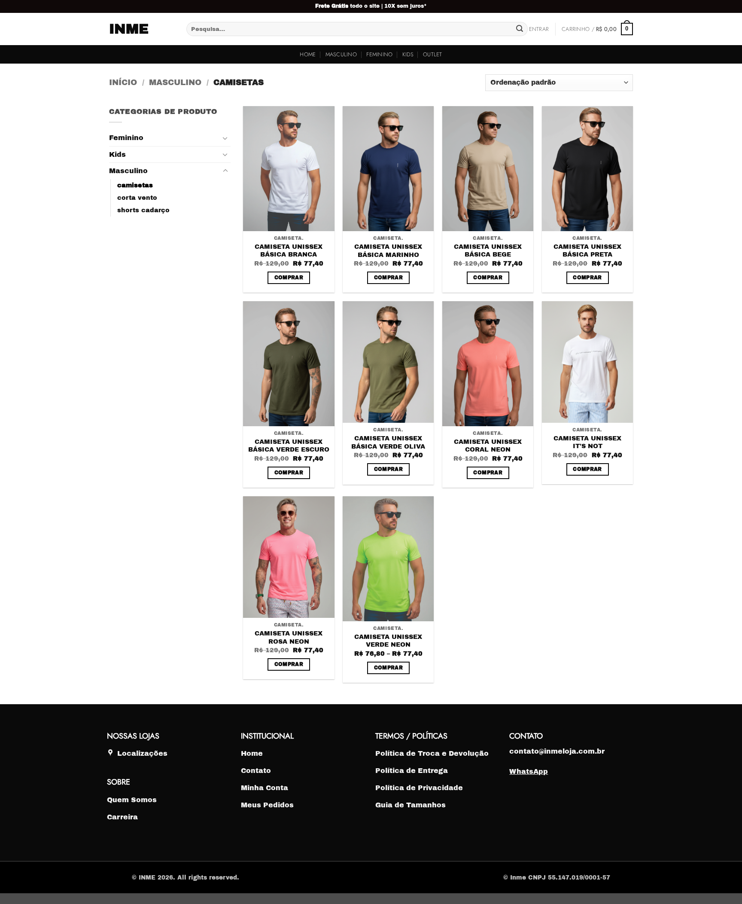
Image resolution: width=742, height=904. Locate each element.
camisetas (135, 185)
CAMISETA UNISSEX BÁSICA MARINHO (388, 250)
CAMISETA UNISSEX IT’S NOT (587, 442)
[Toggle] (225, 138)
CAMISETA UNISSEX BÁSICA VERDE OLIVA (388, 442)
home (308, 54)
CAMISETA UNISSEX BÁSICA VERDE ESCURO (288, 445)
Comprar (288, 277)
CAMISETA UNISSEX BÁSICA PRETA (587, 250)
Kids (408, 54)
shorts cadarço (143, 210)
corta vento (137, 197)
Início (123, 82)
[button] (539, 29)
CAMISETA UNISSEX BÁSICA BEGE (488, 250)
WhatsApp (528, 771)
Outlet (432, 54)
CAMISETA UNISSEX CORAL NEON (488, 445)
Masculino (341, 54)
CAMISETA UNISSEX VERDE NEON (388, 640)
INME (129, 29)
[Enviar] (519, 29)
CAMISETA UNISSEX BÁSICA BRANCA (288, 250)
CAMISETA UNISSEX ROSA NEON (288, 637)
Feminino (379, 54)
